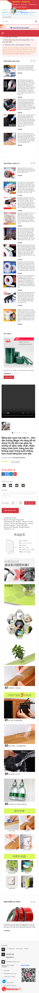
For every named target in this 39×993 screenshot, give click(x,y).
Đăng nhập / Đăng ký (20, 7)
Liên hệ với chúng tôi (10, 985)
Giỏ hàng (33, 4)
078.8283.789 (10, 954)
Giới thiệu (6, 970)
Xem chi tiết (9, 377)
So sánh (24, 4)
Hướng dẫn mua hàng (10, 973)
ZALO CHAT (25, 965)
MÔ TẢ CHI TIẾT (10, 510)
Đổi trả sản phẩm (9, 982)
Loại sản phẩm (7, 17)
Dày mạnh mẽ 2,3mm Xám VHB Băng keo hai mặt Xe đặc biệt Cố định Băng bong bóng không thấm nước (26, 170)
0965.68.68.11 (10, 957)
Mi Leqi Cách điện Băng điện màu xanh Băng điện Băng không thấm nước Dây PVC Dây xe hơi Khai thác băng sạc (26, 68)
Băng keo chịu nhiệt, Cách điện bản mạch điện (19, 370)
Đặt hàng (31, 503)
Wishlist (16, 4)
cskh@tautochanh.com (12, 962)
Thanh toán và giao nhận (9, 978)
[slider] (5, 461)
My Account (7, 4)
